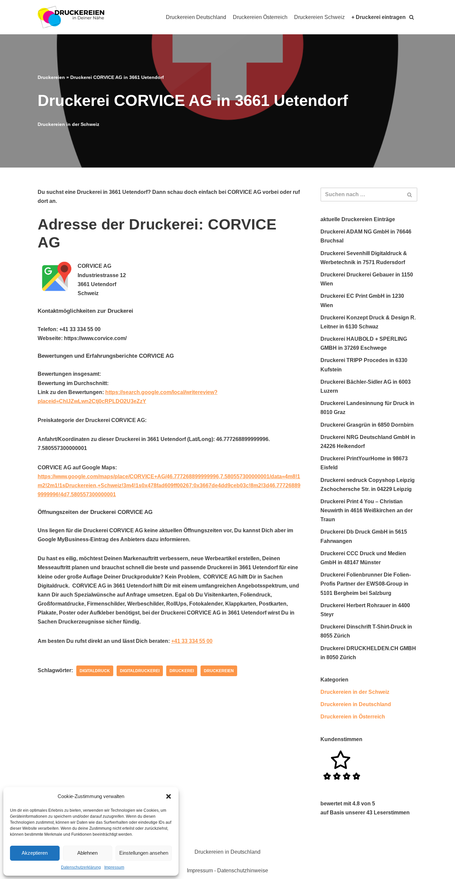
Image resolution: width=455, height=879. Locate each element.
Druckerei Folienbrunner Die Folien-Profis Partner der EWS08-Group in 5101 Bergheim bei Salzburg (365, 584)
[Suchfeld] (409, 195)
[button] (168, 796)
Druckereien (51, 77)
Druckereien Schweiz (319, 17)
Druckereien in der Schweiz (68, 124)
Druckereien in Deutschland (355, 704)
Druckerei (182, 670)
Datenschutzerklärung (81, 867)
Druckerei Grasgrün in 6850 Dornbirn (367, 425)
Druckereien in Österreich (352, 716)
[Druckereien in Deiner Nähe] (71, 17)
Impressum (114, 867)
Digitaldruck (95, 670)
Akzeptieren (35, 853)
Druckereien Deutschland (196, 17)
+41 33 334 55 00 (192, 641)
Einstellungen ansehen (143, 853)
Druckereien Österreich (260, 17)
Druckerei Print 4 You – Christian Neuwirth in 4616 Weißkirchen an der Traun (366, 510)
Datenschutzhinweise (242, 870)
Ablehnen (87, 853)
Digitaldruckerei (140, 670)
